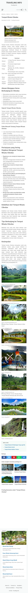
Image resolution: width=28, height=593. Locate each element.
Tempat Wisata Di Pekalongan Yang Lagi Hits (15, 445)
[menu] (3, 10)
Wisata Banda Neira (8, 567)
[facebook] (4, 457)
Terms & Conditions (10, 587)
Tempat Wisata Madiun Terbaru (12, 449)
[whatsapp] (19, 457)
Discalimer (19, 585)
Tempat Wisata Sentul (10, 447)
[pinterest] (13, 457)
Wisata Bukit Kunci (7, 574)
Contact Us (13, 585)
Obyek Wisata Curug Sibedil (10, 560)
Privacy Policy (19, 587)
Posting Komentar (15, 20)
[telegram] (23, 457)
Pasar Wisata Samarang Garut (10, 553)
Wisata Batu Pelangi (8, 546)
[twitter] (9, 457)
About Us (7, 585)
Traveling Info (14, 3)
